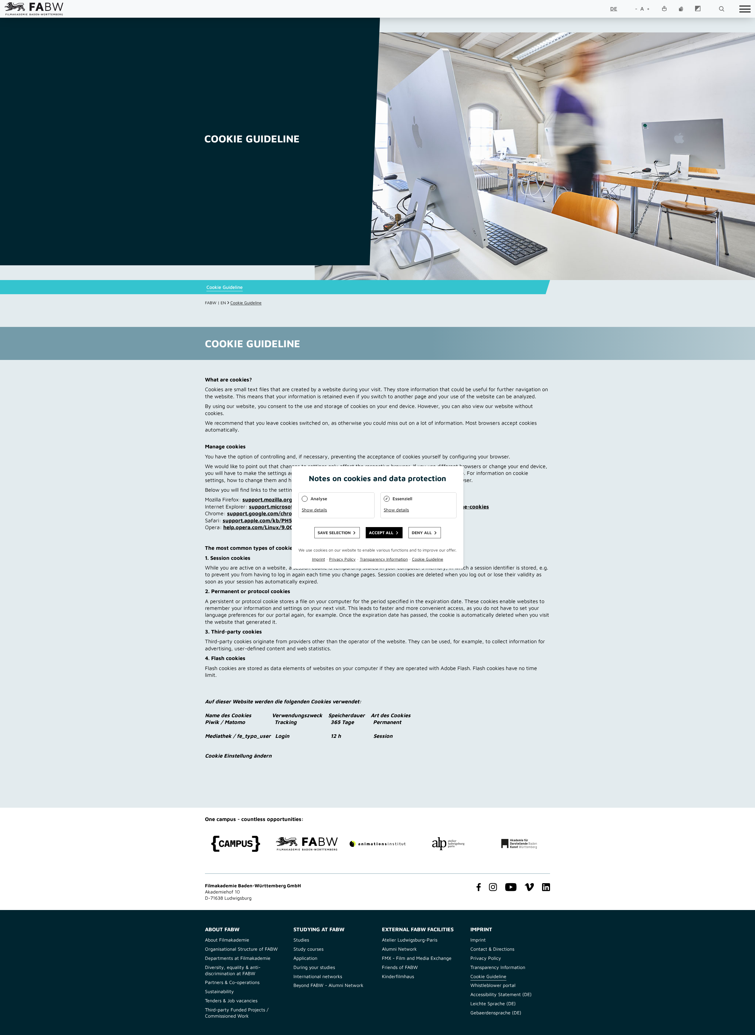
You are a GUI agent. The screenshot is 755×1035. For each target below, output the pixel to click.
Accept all (381, 532)
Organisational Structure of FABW (241, 949)
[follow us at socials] (477, 887)
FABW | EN (215, 302)
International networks (317, 976)
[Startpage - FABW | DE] (33, 8)
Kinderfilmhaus (398, 976)
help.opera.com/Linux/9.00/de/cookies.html (280, 527)
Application (305, 958)
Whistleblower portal (493, 985)
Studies (301, 939)
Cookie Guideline (224, 287)
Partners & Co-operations (232, 982)
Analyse (319, 498)
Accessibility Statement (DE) (501, 994)
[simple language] (664, 9)
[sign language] (681, 9)
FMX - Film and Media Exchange (417, 958)
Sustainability (219, 991)
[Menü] (745, 9)
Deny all (422, 532)
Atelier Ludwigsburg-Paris (409, 939)
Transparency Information (497, 967)
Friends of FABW (400, 967)
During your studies (314, 967)
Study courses (308, 949)
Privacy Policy (485, 958)
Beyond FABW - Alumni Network (328, 985)
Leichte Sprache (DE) (493, 1003)
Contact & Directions (492, 949)
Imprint (478, 939)
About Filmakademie (227, 939)
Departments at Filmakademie (237, 958)
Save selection (334, 532)
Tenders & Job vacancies (231, 1000)
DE (613, 9)
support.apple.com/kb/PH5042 (262, 520)
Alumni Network (399, 949)
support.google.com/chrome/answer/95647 (283, 513)
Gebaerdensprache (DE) (495, 1012)
